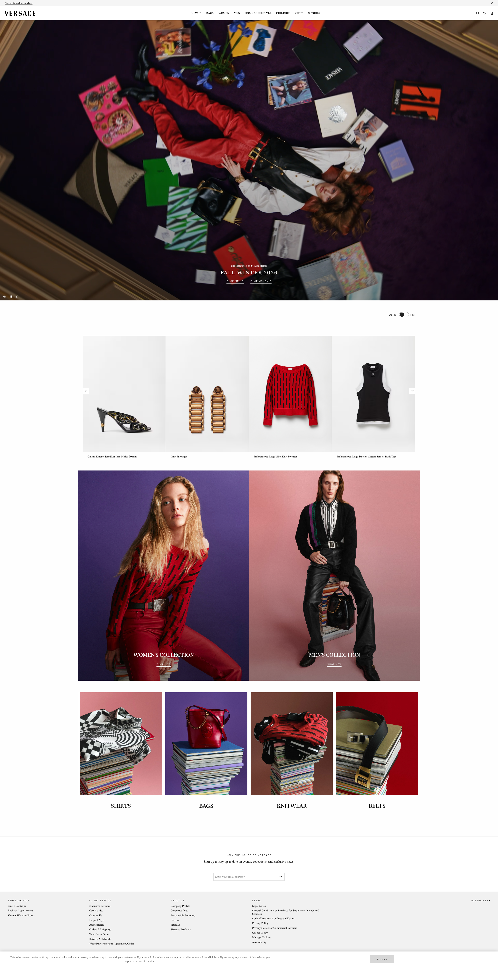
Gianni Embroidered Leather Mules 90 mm (278, 456)
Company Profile (180, 906)
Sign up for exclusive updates (18, 3)
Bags (210, 13)
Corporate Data (179, 910)
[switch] (402, 314)
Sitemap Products (181, 929)
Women (223, 13)
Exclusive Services (99, 906)
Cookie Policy (260, 932)
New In (196, 13)
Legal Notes (259, 906)
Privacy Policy (260, 923)
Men (237, 13)
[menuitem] (196, 13)
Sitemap (175, 924)
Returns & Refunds (100, 939)
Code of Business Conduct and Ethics (273, 918)
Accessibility (259, 942)
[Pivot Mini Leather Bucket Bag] (207, 394)
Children (283, 13)
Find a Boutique (17, 906)
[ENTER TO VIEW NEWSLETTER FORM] (281, 877)
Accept (382, 959)
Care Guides (96, 910)
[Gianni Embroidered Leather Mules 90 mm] (290, 394)
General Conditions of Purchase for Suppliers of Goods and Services (285, 912)
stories (314, 13)
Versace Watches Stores (21, 915)
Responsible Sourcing (183, 915)
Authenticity (96, 924)
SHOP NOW (163, 664)
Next (412, 391)
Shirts (121, 806)
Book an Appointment (20, 910)
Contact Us (95, 915)
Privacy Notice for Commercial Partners (274, 928)
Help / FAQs (96, 920)
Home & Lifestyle (258, 13)
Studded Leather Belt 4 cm (103, 456)
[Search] (477, 13)
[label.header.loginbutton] (491, 13)
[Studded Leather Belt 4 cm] (124, 394)
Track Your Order (99, 934)
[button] (45, 923)
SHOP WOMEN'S (261, 281)
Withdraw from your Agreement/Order (111, 943)
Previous (86, 391)
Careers (175, 920)
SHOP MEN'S (235, 281)
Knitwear (292, 806)
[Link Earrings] (373, 394)
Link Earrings (345, 456)
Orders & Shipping (99, 929)
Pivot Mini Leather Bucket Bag (188, 456)
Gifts (299, 13)
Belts (377, 806)
